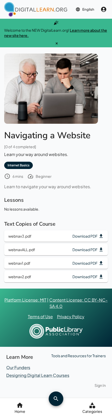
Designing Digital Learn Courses (37, 375)
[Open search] (56, 398)
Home (20, 411)
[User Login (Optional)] (103, 9)
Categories (92, 411)
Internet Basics (18, 165)
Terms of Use (40, 316)
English (88, 9)
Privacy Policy (70, 316)
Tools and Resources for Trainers (78, 355)
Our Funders (18, 367)
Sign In (100, 385)
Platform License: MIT (25, 300)
